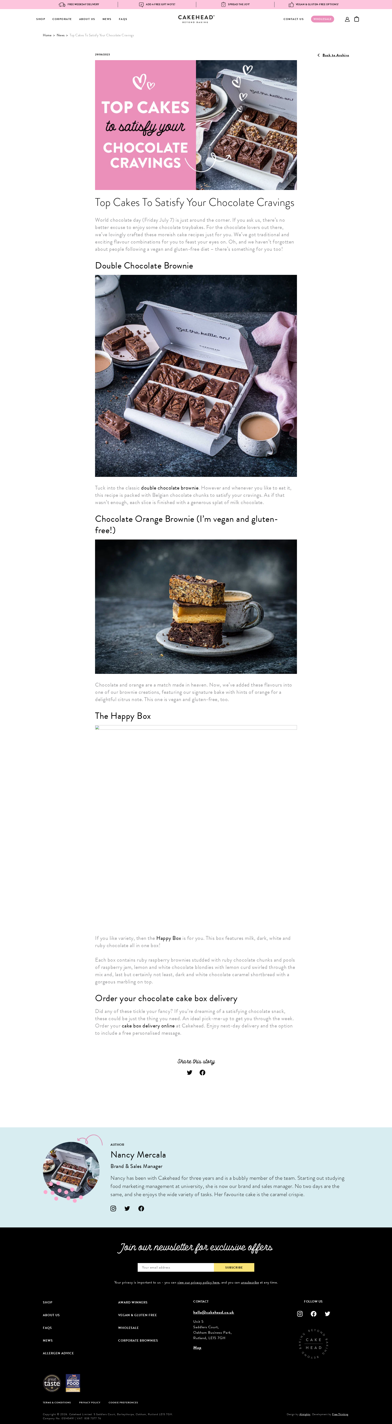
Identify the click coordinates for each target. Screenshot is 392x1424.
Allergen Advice (58, 1353)
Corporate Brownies (138, 1340)
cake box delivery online (148, 1026)
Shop (40, 19)
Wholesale (128, 1327)
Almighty (305, 1414)
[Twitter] (127, 1208)
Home (47, 35)
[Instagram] (113, 1208)
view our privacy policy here (198, 1282)
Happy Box (168, 938)
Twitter (189, 1072)
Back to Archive (336, 55)
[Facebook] (141, 1208)
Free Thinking (340, 1414)
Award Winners (133, 1302)
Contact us (294, 19)
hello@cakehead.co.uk (213, 1312)
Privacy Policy (89, 1402)
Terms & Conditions (57, 1402)
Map (197, 1347)
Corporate (62, 19)
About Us (87, 19)
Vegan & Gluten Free (137, 1315)
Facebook (202, 1072)
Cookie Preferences (123, 1402)
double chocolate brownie (169, 488)
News (107, 19)
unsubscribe (250, 1282)
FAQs (123, 19)
